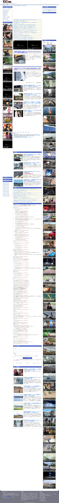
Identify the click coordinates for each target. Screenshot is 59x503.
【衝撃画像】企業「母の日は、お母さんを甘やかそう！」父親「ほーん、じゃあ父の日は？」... (25, 200)
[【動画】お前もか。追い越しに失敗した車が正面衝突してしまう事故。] (49, 480)
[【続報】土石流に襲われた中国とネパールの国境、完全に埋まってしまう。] (49, 80)
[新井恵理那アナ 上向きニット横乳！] (7, 136)
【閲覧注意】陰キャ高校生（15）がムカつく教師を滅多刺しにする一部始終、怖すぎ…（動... (25, 31)
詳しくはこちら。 (23, 500)
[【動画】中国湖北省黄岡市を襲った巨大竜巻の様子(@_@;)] (49, 240)
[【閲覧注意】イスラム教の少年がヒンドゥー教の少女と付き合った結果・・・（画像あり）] (7, 27)
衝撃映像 (5, 12)
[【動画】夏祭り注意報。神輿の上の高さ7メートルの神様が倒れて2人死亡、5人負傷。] (49, 320)
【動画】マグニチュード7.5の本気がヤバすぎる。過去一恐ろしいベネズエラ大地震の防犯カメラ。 (49, 257)
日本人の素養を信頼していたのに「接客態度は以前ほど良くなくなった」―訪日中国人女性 (25, 22)
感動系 (5, 15)
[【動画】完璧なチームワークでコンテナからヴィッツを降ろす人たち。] (49, 231)
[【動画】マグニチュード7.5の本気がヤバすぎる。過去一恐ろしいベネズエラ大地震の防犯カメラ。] (49, 249)
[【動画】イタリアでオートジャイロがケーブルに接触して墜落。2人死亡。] (49, 107)
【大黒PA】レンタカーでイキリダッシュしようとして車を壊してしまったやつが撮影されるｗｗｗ (49, 346)
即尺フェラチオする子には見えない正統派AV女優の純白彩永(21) (22, 35)
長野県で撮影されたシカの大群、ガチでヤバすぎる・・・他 (21, 196)
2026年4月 (5, 188)
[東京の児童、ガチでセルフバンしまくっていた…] (20, 45)
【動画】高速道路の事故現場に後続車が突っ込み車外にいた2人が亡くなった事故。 (49, 452)
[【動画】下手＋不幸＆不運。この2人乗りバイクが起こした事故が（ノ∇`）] (49, 267)
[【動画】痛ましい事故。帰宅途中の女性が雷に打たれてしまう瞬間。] (49, 276)
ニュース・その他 (6, 20)
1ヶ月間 (51, 42)
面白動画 (5, 11)
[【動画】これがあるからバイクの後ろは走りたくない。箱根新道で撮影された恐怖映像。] (49, 329)
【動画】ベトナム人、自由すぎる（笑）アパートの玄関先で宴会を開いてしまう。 (49, 434)
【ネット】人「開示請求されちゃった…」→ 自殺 (20, 191)
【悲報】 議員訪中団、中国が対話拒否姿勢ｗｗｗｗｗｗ (21, 190)
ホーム (27, 363)
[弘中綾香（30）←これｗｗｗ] (7, 111)
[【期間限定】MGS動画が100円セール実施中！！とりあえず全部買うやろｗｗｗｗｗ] (7, 119)
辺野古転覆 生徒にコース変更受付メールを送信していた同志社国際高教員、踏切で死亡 (24, 26)
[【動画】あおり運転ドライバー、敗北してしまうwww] (7, 144)
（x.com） (15, 132)
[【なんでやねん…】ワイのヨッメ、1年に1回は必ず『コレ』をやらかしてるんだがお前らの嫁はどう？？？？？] (7, 94)
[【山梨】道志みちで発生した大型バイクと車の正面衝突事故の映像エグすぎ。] (49, 400)
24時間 (44, 42)
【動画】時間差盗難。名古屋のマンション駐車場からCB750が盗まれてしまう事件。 (49, 443)
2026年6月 (5, 185)
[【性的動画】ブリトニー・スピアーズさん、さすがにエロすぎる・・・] (7, 44)
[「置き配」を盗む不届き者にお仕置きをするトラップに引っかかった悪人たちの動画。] (7, 52)
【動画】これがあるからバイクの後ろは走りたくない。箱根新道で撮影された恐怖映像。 (49, 337)
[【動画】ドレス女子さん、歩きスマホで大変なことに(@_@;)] (49, 178)
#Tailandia (39, 135)
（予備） (18, 132)
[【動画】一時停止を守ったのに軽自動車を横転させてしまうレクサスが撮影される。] (49, 347)
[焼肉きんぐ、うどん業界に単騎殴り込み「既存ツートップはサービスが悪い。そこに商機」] (7, 86)
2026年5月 (5, 187)
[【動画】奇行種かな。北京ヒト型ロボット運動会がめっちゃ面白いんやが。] (49, 418)
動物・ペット (5, 16)
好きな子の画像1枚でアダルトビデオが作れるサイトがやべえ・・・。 (24, 137)
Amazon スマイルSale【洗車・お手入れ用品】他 (20, 195)
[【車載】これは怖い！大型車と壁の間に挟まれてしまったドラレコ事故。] (7, 61)
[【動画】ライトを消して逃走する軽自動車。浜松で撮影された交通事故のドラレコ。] (49, 258)
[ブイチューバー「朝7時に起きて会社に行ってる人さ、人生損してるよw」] (34, 45)
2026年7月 (5, 184)
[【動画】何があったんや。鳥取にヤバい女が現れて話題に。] (49, 409)
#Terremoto (35, 135)
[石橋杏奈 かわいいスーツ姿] (7, 127)
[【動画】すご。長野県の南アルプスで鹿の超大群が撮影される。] (49, 391)
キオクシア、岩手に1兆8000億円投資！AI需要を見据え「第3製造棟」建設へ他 (23, 39)
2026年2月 (5, 191)
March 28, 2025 (24, 136)
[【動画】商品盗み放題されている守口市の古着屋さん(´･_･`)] (49, 382)
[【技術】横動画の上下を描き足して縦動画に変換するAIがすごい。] (49, 187)
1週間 (47, 42)
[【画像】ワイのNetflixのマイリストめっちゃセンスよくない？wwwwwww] (7, 102)
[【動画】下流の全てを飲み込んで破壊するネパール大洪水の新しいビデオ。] (49, 54)
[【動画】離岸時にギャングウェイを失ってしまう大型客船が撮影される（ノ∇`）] (49, 311)
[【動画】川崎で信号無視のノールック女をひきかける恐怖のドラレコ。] (49, 89)
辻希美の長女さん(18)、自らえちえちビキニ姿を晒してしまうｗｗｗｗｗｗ (23, 36)
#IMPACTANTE (16, 133)
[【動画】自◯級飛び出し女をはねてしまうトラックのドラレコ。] (49, 98)
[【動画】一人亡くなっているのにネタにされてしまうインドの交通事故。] (49, 160)
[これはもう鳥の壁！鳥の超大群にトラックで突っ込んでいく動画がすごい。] (7, 69)
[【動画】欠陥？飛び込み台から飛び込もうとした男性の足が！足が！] (49, 116)
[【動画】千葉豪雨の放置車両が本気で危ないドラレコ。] (49, 471)
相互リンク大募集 (42, 496)
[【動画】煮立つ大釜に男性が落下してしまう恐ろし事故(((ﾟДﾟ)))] (49, 356)
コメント (15, 348)
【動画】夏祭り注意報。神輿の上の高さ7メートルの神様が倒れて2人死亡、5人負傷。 (49, 328)
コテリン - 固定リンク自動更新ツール (3, 24)
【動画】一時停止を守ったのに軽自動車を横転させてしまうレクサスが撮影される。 (49, 355)
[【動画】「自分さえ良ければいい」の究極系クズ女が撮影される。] (49, 169)
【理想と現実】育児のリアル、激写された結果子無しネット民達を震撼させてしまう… (24, 27)
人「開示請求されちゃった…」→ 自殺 (18, 23)
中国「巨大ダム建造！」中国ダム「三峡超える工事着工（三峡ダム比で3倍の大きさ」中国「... (25, 19)
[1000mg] (7, 0)
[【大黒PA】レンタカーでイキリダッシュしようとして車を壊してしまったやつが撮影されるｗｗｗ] (49, 338)
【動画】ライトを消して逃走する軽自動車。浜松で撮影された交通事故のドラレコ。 (49, 266)
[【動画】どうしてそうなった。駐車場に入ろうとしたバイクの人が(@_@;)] (49, 462)
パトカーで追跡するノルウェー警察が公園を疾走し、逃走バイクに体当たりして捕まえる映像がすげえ (32, 103)
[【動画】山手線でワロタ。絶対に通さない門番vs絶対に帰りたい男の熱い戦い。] (49, 196)
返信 (14, 206)
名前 (14, 352)
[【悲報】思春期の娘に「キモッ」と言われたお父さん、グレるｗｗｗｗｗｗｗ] (7, 77)
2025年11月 (5, 195)
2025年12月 (5, 194)
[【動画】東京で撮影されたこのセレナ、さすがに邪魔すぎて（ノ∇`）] (49, 45)
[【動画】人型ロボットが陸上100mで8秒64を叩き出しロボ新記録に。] (49, 125)
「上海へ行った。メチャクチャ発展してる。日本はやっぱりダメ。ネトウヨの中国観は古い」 (25, 32)
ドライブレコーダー (6, 8)
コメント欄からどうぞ (43, 498)
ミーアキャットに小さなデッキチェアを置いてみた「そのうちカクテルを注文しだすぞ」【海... (25, 199)
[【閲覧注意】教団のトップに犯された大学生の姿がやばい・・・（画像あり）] (7, 36)
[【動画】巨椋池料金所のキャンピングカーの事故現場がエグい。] (49, 205)
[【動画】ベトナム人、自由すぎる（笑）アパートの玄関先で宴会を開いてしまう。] (49, 427)
